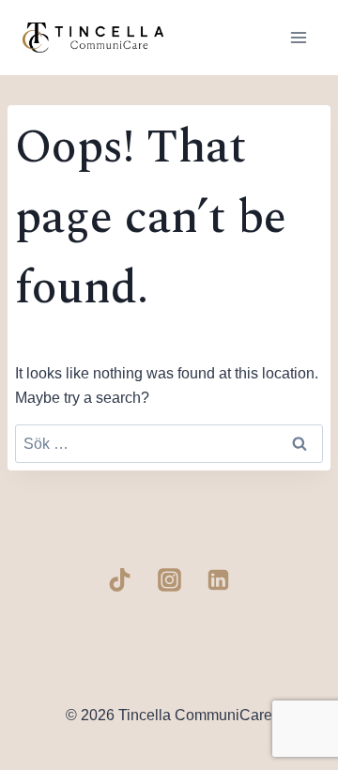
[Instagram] (169, 580)
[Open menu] (298, 37)
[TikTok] (120, 580)
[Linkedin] (218, 580)
